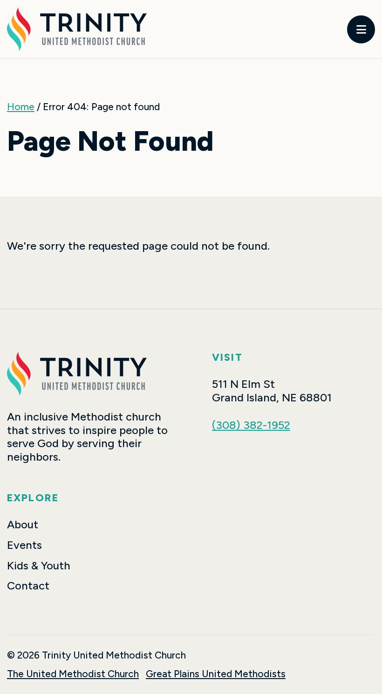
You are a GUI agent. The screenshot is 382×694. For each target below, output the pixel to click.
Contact (28, 585)
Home (20, 106)
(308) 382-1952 (251, 425)
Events (24, 545)
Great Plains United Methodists (216, 674)
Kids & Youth (38, 565)
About (22, 524)
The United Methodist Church (73, 674)
